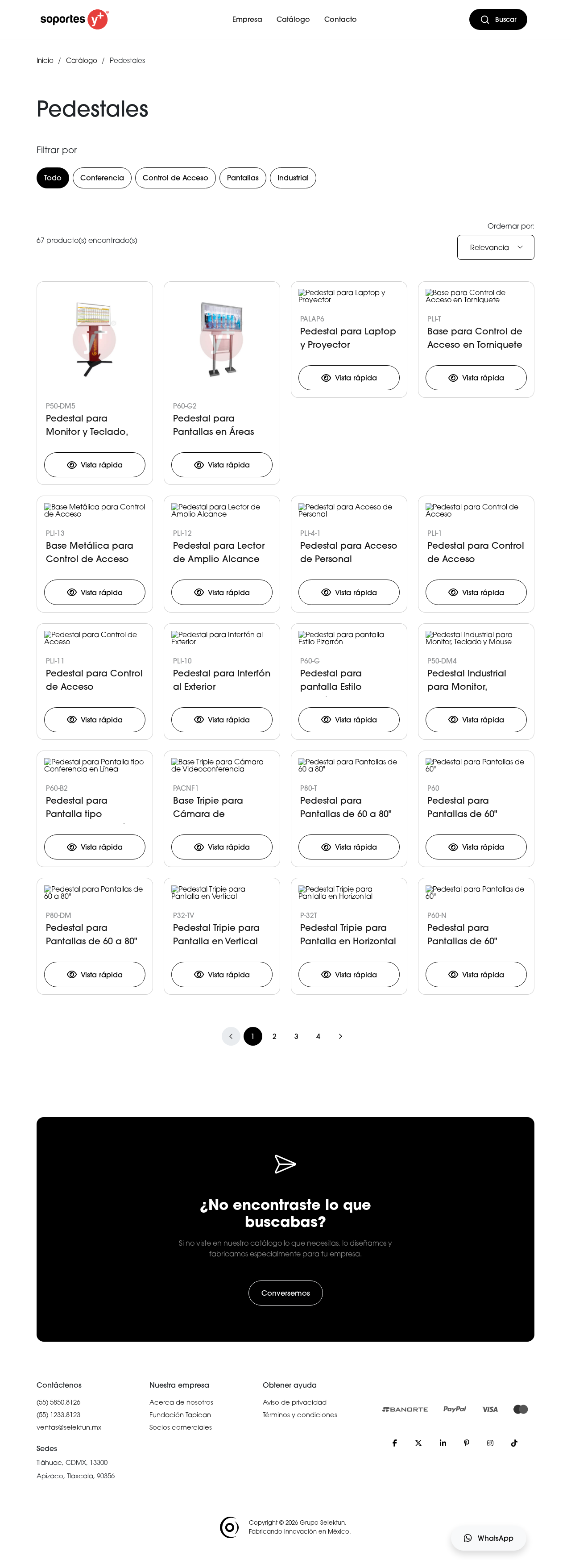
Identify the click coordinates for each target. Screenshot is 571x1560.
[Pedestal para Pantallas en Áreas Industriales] (222, 340)
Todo (53, 177)
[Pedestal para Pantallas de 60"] (476, 766)
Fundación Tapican (180, 1414)
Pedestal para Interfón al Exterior (221, 679)
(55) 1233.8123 (58, 1414)
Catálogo (293, 19)
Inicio (45, 60)
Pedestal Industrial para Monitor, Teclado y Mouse (466, 682)
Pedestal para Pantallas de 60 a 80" (346, 807)
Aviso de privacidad (295, 1402)
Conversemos (285, 1293)
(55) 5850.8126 (58, 1402)
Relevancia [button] (489, 247)
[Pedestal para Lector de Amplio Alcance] (222, 511)
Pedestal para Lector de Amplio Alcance (219, 552)
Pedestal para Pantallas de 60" (462, 807)
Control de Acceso (175, 177)
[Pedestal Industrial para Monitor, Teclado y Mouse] (476, 638)
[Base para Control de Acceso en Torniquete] (476, 296)
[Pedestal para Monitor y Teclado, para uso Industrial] (94, 340)
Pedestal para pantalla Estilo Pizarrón (331, 682)
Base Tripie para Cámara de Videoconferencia (213, 809)
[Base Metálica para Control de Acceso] (94, 511)
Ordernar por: (511, 225)
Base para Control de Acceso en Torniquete (474, 337)
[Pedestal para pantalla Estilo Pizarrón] (349, 638)
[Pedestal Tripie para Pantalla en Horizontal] (349, 893)
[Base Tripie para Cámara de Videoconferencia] (222, 766)
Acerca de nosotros (181, 1402)
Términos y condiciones (300, 1414)
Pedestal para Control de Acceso (475, 552)
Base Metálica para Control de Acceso (89, 552)
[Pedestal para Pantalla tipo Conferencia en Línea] (94, 766)
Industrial (293, 177)
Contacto (340, 19)
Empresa (247, 19)
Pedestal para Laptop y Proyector (348, 337)
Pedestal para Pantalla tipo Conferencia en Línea (93, 809)
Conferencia (102, 177)
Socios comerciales (180, 1427)
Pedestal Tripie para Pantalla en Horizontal (348, 934)
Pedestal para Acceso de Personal (348, 552)
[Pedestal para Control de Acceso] (476, 511)
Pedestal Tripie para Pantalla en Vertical (216, 934)
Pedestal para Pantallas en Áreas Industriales (213, 427)
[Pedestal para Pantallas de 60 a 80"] (349, 766)
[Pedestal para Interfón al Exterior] (222, 638)
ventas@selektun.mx (69, 1427)
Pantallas (243, 177)
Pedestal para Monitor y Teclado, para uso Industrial (87, 427)
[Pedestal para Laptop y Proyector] (349, 296)
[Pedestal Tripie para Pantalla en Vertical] (222, 893)
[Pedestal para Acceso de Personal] (349, 511)
